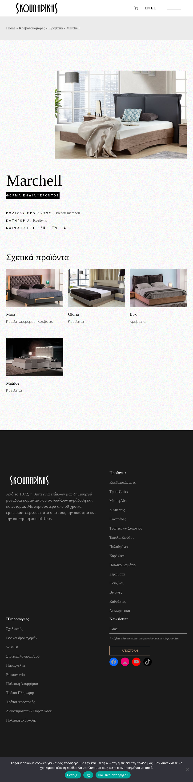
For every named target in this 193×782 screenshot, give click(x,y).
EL (153, 8)
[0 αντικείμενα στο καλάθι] (136, 8)
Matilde (12, 383)
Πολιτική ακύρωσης (21, 720)
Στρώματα (117, 574)
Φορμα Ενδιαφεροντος (33, 195)
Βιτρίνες (115, 592)
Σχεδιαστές (14, 629)
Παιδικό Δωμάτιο (122, 565)
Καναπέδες (117, 519)
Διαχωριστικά (119, 611)
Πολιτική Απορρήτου (22, 684)
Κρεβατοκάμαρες (21, 321)
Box (133, 314)
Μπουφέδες (118, 501)
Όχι (88, 775)
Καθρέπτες (117, 601)
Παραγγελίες (15, 665)
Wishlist (12, 647)
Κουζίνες (116, 583)
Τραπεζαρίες (118, 492)
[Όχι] (187, 769)
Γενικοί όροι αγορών (21, 638)
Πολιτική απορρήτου (113, 775)
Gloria (73, 314)
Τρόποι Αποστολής (20, 702)
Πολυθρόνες (118, 547)
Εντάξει (73, 775)
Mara (10, 314)
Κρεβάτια (40, 220)
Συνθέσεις (117, 510)
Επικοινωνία (15, 675)
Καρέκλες (116, 556)
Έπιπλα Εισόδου (121, 537)
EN (147, 8)
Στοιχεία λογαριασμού (23, 656)
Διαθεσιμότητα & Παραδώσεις (29, 711)
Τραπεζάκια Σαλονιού (125, 528)
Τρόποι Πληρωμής (20, 693)
